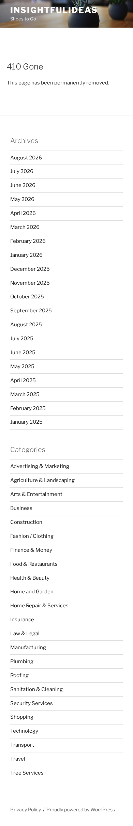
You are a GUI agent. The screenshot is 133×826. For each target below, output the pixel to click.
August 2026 (26, 158)
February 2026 (28, 241)
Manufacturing (28, 647)
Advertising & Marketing (39, 466)
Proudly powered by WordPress (80, 809)
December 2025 (30, 269)
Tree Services (27, 773)
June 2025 (22, 352)
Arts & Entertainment (36, 494)
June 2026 (22, 185)
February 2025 (28, 408)
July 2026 (21, 171)
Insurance (22, 620)
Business (21, 508)
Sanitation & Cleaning (36, 689)
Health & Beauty (29, 578)
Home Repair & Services (39, 606)
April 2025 (23, 380)
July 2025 (21, 339)
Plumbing (21, 661)
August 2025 (26, 325)
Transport (22, 745)
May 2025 (22, 366)
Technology (24, 731)
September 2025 (31, 311)
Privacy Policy (25, 809)
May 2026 (22, 199)
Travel (17, 759)
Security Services (31, 703)
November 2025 (30, 283)
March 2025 (25, 394)
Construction (26, 522)
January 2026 (26, 255)
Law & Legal (25, 633)
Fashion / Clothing (32, 536)
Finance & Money (31, 550)
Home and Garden (32, 592)
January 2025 (26, 422)
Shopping (21, 717)
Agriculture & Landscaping (42, 480)
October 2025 (27, 297)
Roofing (19, 675)
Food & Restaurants (34, 564)
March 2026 (25, 227)
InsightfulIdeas (54, 10)
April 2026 (23, 213)
